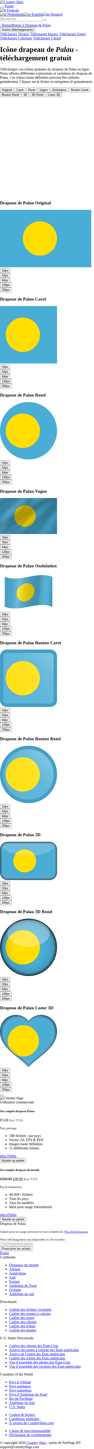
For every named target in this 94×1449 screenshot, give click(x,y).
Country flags (36, 1443)
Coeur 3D (54, 94)
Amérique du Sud (22, 1403)
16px (5, 270)
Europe (14, 1281)
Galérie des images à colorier (30, 1314)
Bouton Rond (10, 94)
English (37, 14)
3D (25, 94)
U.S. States (17, 1407)
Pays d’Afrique (20, 1382)
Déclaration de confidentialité (30, 1435)
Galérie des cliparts (23, 1322)
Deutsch (56, 14)
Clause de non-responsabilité (29, 1431)
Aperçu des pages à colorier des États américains (44, 1350)
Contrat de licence (22, 1415)
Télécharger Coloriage (16, 38)
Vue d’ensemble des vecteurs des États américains (45, 1366)
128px (6, 285)
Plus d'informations (76, 1231)
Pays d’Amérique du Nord (28, 1394)
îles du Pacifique (21, 1399)
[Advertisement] (47, 146)
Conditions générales (24, 1419)
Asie (12, 1277)
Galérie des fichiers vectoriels (30, 1309)
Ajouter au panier (13, 1160)
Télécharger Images (44, 34)
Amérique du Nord (23, 1286)
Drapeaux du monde (24, 1265)
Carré (20, 90)
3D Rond (37, 94)
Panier (4, 1253)
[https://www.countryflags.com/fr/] (11, 2)
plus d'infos (8, 1156)
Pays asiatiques (20, 1386)
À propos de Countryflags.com (31, 1423)
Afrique (14, 1269)
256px (6, 290)
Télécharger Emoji (72, 34)
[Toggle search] (2, 7)
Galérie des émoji (21, 1318)
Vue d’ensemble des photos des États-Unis (39, 1362)
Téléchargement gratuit (17, 1244)
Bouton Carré (79, 90)
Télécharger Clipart (47, 38)
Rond (31, 90)
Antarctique (17, 1273)
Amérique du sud (21, 1294)
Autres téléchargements (17, 29)
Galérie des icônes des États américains (37, 1358)
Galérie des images (22, 1330)
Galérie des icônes (22, 1326)
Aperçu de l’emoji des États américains (37, 1354)
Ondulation (59, 90)
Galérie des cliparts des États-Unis (33, 1346)
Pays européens (20, 1390)
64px (5, 280)
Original (7, 90)
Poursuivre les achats (16, 1248)
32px (5, 275)
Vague (43, 90)
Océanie (15, 1290)
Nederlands (15, 14)
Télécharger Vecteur (14, 34)
